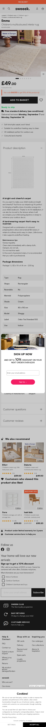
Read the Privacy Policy (9, 717)
